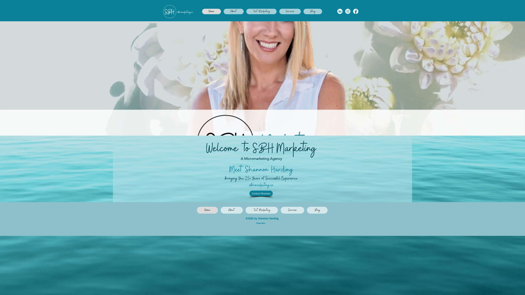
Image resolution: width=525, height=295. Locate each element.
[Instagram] (347, 11)
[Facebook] (355, 11)
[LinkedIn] (339, 11)
